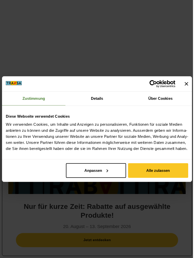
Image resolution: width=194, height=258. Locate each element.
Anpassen (93, 170)
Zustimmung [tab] (33, 98)
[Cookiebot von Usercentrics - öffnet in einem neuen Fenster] (153, 84)
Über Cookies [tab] (160, 98)
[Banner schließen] (186, 84)
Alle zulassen (158, 170)
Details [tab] (97, 98)
